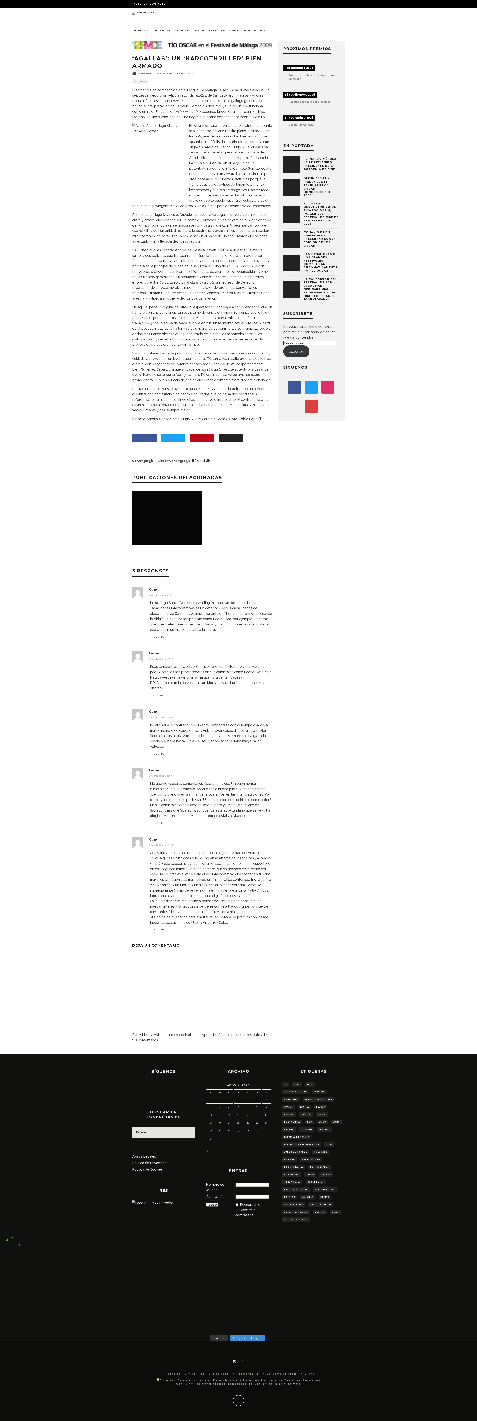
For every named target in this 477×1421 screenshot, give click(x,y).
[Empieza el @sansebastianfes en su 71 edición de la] (296, 1315)
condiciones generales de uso (231, 1383)
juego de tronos (295, 1152)
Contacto (158, 3)
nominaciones (319, 1167)
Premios (289, 1197)
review (325, 1197)
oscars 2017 (292, 1182)
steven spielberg (296, 1212)
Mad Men (289, 1160)
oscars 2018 (315, 1182)
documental (292, 1122)
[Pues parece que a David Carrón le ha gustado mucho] (63, 1294)
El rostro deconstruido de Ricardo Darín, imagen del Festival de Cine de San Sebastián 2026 (321, 213)
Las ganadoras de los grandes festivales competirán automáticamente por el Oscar (320, 262)
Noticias (163, 30)
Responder (159, 637)
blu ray (304, 1107)
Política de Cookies (147, 1169)
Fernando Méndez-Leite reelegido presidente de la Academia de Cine (321, 164)
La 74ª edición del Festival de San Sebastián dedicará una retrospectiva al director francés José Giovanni (320, 289)
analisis (319, 1092)
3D (285, 1084)
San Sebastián (293, 1205)
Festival (324, 1129)
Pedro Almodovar (296, 1189)
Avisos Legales (144, 1156)
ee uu (322, 1122)
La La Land (321, 1152)
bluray (320, 1107)
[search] (189, 1132)
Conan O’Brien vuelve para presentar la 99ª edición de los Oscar (319, 239)
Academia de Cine (295, 1092)
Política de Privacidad (149, 1163)
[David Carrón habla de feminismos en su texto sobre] (296, 1294)
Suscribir (296, 351)
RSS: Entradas (162, 1203)
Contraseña (215, 1196)
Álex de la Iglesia (296, 1220)
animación (291, 1099)
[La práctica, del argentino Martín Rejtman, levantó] (63, 1267)
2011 (310, 1084)
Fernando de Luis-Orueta (155, 73)
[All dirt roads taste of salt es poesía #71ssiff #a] (412, 1267)
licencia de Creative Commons (290, 1380)
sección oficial (320, 1205)
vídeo (335, 1212)
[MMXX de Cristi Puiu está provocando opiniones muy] (179, 1267)
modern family (293, 1167)
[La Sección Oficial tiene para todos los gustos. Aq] (179, 1313)
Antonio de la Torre (318, 1099)
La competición (235, 30)
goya (329, 1144)
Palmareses (206, 30)
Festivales (140, 81)
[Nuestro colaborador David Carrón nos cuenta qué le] (63, 1318)
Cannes (289, 1115)
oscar (310, 1175)
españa (289, 1129)
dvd (309, 1122)
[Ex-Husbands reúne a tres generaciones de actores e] (296, 1270)
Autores (140, 3)
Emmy (336, 1122)
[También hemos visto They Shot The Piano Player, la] (412, 1294)
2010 (297, 1084)
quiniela (308, 1197)
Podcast (183, 30)
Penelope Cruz (325, 1189)
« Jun (210, 1151)
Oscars (326, 1175)
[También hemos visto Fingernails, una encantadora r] (179, 1292)
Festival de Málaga (296, 1137)
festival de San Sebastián (301, 1144)
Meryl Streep (311, 1160)
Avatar (288, 1107)
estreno (306, 1129)
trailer (320, 1212)
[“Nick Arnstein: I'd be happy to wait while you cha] (412, 1315)
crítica (306, 1115)
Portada (142, 30)
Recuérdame (250, 1204)
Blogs (260, 30)
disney (322, 1115)
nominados (291, 1175)
